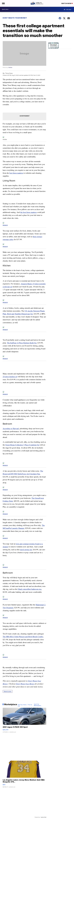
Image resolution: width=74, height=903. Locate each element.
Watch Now (66, 3)
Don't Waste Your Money (25, 684)
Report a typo (7, 691)
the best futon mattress (28, 212)
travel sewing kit (26, 549)
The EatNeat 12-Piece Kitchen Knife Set (22, 343)
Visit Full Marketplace (37, 705)
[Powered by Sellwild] (43, 817)
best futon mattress (16, 173)
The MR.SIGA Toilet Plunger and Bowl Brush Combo (23, 636)
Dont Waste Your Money (15, 18)
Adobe (10, 67)
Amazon (5, 225)
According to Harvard (11, 428)
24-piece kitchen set (10, 376)
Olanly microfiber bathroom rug (29, 589)
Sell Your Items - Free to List (25, 705)
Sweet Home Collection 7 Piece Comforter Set (22, 445)
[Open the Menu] (3, 3)
